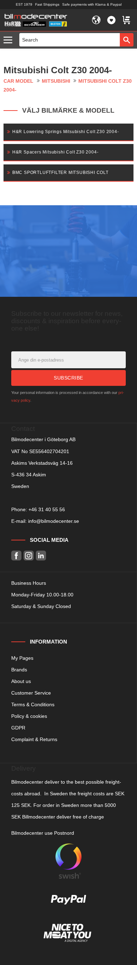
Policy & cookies (29, 716)
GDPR (18, 728)
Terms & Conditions (32, 704)
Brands (19, 669)
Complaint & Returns (34, 739)
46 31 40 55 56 (48, 509)
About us (21, 681)
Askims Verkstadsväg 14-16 (42, 463)
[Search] (126, 39)
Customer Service (31, 693)
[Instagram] (29, 556)
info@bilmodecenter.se (53, 521)
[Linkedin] (41, 556)
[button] (10, 40)
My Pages (22, 658)
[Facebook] (16, 556)
